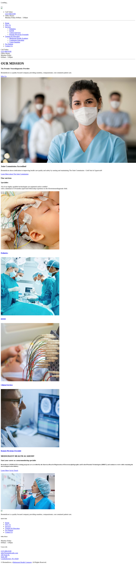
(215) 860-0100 (10, 14)
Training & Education (12, 36)
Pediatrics (12, 29)
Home (7, 23)
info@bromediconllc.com (9, 553)
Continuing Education (16, 40)
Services (8, 27)
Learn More (5, 470)
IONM (11, 31)
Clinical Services (15, 33)
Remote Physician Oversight (18, 34)
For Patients (9, 44)
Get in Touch (13, 470)
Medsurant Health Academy (18, 38)
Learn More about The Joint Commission (14, 174)
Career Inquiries (14, 42)
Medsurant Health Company (22, 562)
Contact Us (9, 46)
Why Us (8, 25)
